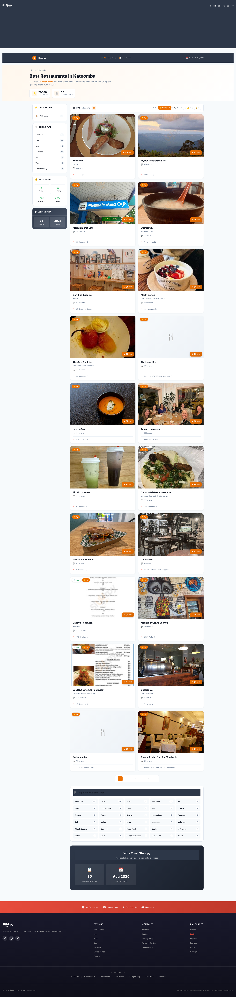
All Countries (99, 930)
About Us (145, 930)
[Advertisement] (118, 29)
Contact (145, 934)
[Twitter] (17, 938)
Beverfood (120, 977)
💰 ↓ (197, 108)
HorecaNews (106, 977)
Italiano (193, 930)
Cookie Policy (147, 947)
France (96, 938)
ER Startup (150, 977)
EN (215, 6)
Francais (193, 943)
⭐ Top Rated (165, 108)
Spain (96, 943)
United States (99, 952)
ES (219, 6)
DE (228, 6)
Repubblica (75, 977)
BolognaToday (134, 977)
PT (233, 6)
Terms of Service (149, 943)
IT (210, 6)
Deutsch (193, 947)
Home (33, 70)
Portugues (194, 952)
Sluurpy (97, 956)
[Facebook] (4, 938)
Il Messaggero (89, 977)
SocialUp (162, 977)
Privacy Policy (147, 938)
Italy (95, 934)
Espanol (193, 938)
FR (224, 6)
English (193, 934)
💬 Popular (178, 108)
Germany (97, 947)
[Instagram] (11, 938)
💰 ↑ (189, 108)
